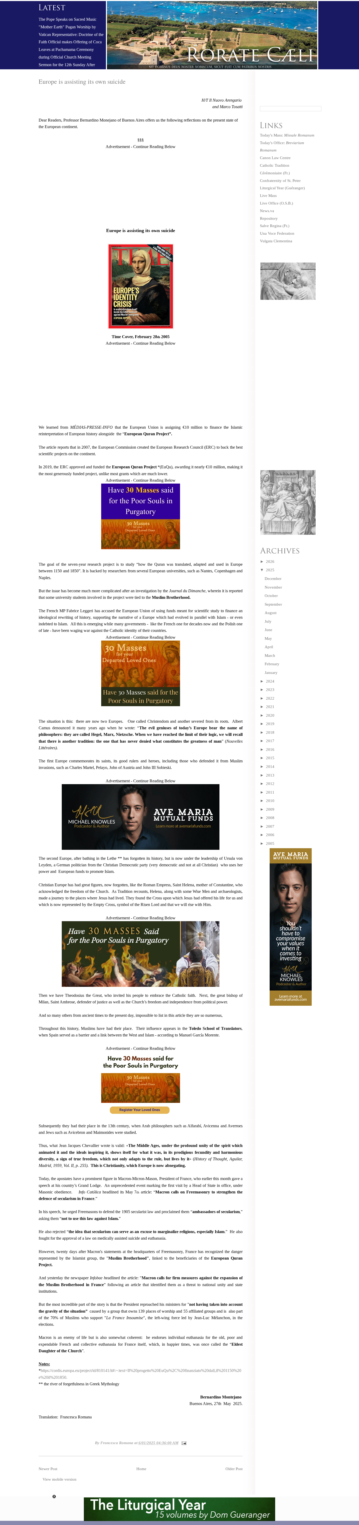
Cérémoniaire (271, 173)
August (270, 613)
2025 (270, 570)
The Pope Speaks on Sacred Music (67, 19)
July (268, 621)
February (272, 664)
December (273, 579)
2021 (270, 707)
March (270, 655)
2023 (270, 690)
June (268, 630)
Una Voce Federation (277, 233)
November (273, 587)
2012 (270, 784)
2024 (270, 681)
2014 (270, 766)
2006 (270, 835)
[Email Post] (183, 1443)
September (273, 604)
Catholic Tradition (274, 165)
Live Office (269, 203)
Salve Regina (270, 226)
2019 (270, 724)
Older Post (234, 1469)
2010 (270, 801)
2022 (270, 698)
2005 (270, 843)
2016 (270, 749)
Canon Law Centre (275, 158)
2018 (270, 732)
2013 (270, 775)
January (271, 672)
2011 (270, 792)
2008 (270, 818)
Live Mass (268, 195)
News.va (267, 211)
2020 (270, 715)
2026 (270, 561)
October (271, 596)
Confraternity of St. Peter (280, 181)
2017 (270, 741)
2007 (270, 826)
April (269, 647)
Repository (269, 218)
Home (141, 1469)
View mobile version (59, 1479)
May (268, 638)
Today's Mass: (287, 135)
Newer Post (48, 1469)
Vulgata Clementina (276, 241)
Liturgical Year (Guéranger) (282, 188)
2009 (270, 809)
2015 (270, 758)
